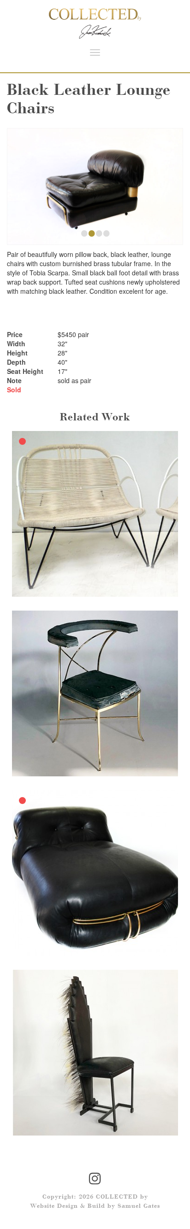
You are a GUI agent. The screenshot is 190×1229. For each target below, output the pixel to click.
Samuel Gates (139, 1206)
